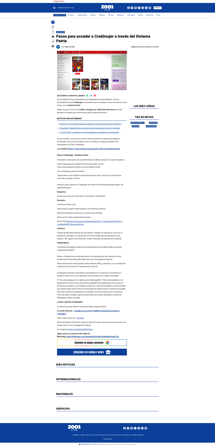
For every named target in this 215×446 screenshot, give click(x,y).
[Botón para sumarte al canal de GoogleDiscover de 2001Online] (92, 342)
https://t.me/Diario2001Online (80, 329)
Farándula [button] (102, 15)
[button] (53, 27)
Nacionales (60, 32)
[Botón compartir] (53, 22)
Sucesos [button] (140, 15)
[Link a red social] (124, 428)
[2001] (107, 8)
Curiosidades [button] (131, 15)
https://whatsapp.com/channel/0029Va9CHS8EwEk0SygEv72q (92, 337)
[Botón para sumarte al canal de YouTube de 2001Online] (94, 95)
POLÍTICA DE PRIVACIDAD (98, 435)
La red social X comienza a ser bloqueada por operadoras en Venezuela (89, 132)
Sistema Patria (151, 126)
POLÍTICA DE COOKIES (114, 435)
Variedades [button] (120, 15)
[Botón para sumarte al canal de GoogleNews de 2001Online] (92, 352)
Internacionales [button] (82, 15)
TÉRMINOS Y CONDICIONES (81, 435)
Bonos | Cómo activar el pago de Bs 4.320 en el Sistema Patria (94, 149)
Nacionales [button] (71, 15)
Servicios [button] (93, 15)
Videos (158, 15)
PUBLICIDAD (125, 435)
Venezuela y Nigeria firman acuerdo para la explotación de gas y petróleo (90, 128)
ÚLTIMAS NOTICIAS (59, 15)
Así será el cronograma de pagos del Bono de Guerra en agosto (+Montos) (91, 124)
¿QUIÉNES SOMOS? (136, 435)
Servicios (80, 318)
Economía (135, 126)
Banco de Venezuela (137, 122)
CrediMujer (153, 122)
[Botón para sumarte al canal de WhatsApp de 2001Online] (87, 95)
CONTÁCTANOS (107, 439)
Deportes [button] (111, 15)
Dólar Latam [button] (149, 15)
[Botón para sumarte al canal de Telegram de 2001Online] (90, 95)
